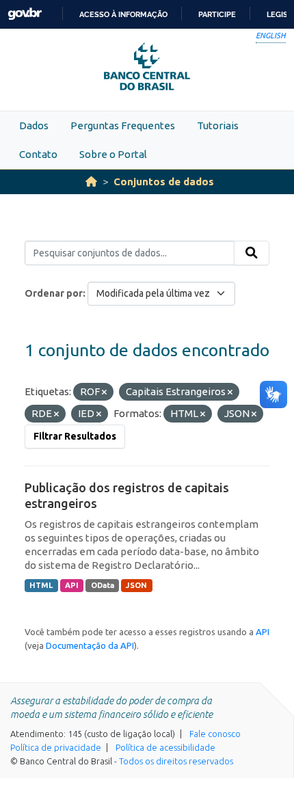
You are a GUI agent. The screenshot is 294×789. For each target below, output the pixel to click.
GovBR (25, 14)
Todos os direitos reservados (176, 761)
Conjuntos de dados (163, 181)
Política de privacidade (55, 747)
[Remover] (104, 392)
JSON (136, 585)
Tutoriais (218, 125)
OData (102, 585)
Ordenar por (54, 293)
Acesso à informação (123, 14)
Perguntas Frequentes (122, 125)
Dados (34, 125)
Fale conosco (215, 733)
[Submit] (251, 253)
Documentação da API (90, 645)
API (72, 585)
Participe (217, 14)
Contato (38, 154)
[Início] (91, 181)
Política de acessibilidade (165, 747)
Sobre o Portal (113, 154)
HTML (41, 585)
